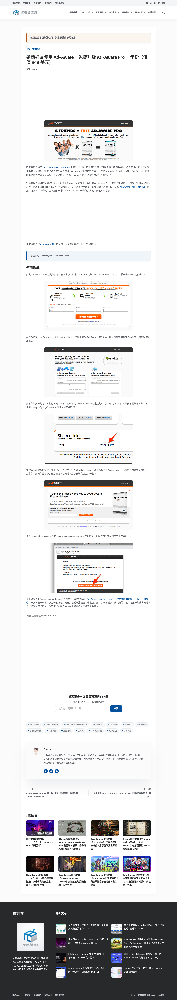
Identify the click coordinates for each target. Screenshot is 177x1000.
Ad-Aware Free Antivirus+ (56, 167)
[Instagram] (159, 3)
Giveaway (97, 724)
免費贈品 (36, 49)
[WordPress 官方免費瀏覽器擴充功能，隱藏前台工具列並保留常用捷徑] (61, 972)
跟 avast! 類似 (47, 244)
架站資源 (139, 12)
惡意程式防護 (95, 731)
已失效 (80, 731)
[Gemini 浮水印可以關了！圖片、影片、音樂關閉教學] (116, 972)
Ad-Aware (33, 724)
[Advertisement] (88, 95)
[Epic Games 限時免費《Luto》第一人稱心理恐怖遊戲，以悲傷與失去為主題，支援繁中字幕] (40, 864)
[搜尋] (163, 13)
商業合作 (48, 3)
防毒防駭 (126, 731)
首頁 (28, 49)
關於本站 (16, 3)
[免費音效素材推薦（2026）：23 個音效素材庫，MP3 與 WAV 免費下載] (61, 943)
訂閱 (116, 708)
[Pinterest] (155, 3)
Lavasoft (113, 724)
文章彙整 (26, 3)
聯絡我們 (37, 3)
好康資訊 (51, 731)
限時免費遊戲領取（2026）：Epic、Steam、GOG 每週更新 (40, 842)
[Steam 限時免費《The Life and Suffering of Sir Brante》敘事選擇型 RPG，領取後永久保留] (137, 828)
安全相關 (66, 731)
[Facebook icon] (46, 771)
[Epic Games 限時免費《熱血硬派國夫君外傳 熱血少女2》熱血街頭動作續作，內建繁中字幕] (137, 864)
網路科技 (126, 12)
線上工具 (86, 12)
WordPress (155, 995)
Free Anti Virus (51, 724)
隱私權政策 (59, 3)
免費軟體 (73, 12)
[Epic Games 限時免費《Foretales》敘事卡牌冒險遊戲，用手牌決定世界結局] (105, 828)
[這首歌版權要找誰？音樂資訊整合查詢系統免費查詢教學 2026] (61, 929)
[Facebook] (147, 3)
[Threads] (163, 3)
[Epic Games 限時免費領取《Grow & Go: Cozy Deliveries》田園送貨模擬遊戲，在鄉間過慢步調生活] (116, 943)
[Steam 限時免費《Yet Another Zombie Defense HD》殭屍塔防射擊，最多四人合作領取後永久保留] (72, 828)
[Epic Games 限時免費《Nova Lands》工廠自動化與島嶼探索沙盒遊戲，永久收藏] (105, 864)
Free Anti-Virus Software (75, 724)
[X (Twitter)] (151, 3)
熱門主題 (112, 12)
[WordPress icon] (57, 771)
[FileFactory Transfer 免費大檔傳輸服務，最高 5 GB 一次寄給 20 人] (61, 958)
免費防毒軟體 (35, 731)
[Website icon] (51, 771)
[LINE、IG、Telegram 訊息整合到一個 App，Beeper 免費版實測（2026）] (116, 958)
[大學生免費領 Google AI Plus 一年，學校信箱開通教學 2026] (116, 929)
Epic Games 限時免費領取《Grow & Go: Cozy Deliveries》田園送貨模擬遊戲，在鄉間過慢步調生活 (144, 943)
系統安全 (112, 731)
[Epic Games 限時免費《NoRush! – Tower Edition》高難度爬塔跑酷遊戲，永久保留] (72, 864)
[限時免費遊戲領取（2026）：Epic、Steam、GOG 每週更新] (40, 828)
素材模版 (152, 12)
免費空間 (99, 12)
